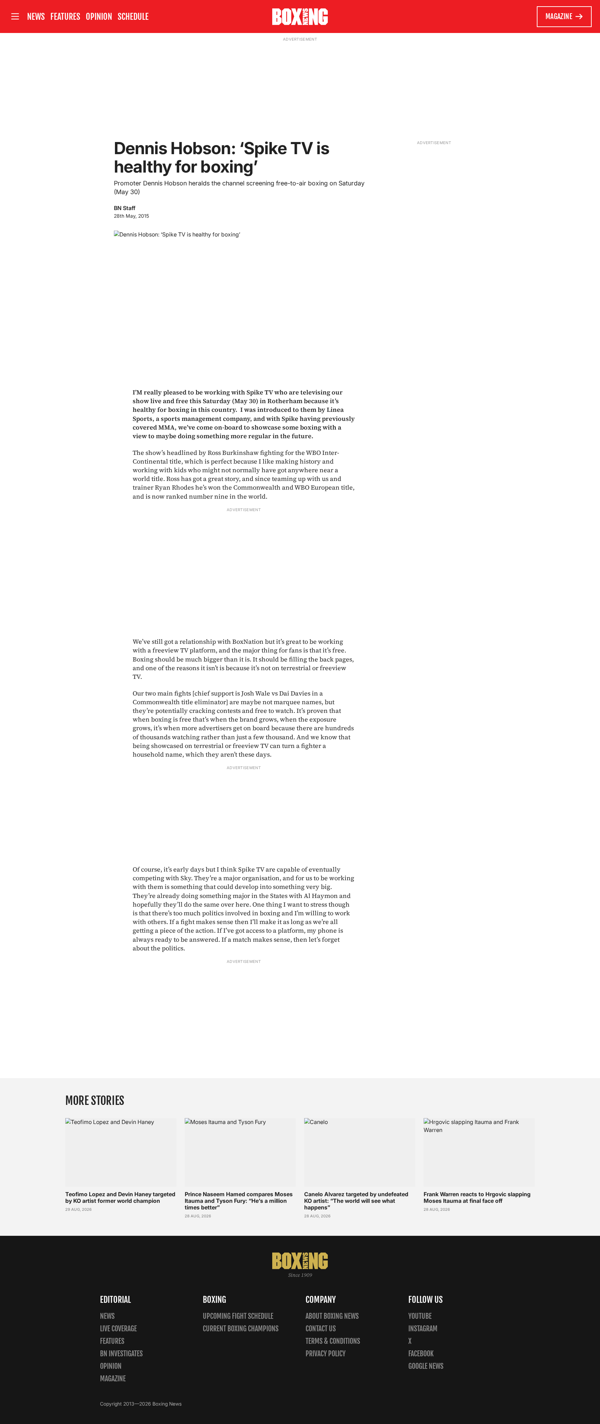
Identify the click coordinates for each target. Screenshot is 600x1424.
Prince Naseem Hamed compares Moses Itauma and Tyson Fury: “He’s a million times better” (239, 1201)
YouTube (420, 1316)
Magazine (558, 16)
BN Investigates (121, 1353)
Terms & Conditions (333, 1341)
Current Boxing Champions (240, 1328)
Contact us (321, 1328)
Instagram (423, 1328)
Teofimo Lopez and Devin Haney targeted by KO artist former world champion (120, 1197)
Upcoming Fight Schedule (238, 1316)
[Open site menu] (15, 16)
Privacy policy (325, 1353)
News (36, 16)
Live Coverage (118, 1328)
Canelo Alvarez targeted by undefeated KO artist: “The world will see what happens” (356, 1201)
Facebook (421, 1353)
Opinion (99, 16)
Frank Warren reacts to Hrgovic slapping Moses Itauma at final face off (477, 1197)
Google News (425, 1366)
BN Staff (124, 208)
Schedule (133, 16)
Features (65, 16)
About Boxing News (332, 1316)
